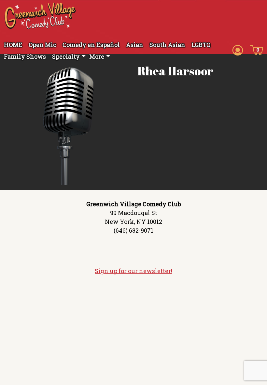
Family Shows (25, 56)
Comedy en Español (91, 45)
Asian (134, 45)
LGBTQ (201, 45)
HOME (13, 45)
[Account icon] (237, 50)
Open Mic (42, 45)
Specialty (66, 56)
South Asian (167, 45)
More (96, 56)
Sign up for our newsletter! (133, 271)
